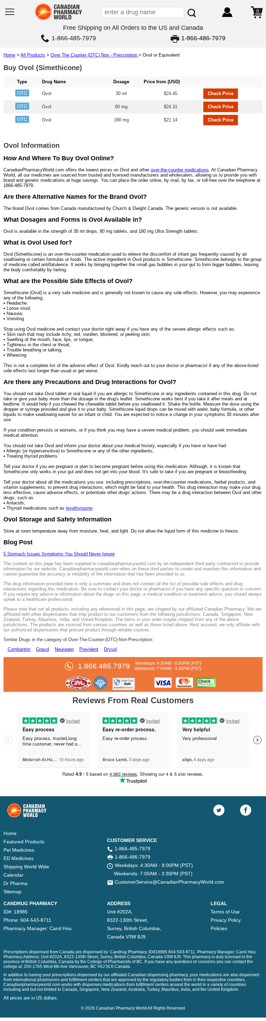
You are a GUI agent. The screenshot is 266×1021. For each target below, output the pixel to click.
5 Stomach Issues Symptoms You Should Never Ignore (59, 553)
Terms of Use (225, 911)
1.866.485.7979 (104, 666)
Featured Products (23, 841)
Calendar (13, 875)
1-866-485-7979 (74, 38)
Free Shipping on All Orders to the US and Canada (133, 27)
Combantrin (19, 649)
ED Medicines (18, 858)
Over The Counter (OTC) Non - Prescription (95, 55)
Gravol (42, 649)
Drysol (110, 649)
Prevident (88, 649)
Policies (219, 928)
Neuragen (64, 649)
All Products (32, 55)
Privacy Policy (226, 920)
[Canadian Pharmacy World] (58, 19)
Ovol (46, 93)
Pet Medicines (18, 850)
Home (9, 55)
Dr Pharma (15, 883)
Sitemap (12, 891)
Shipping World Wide (26, 866)
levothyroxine (79, 508)
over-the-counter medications (180, 169)
